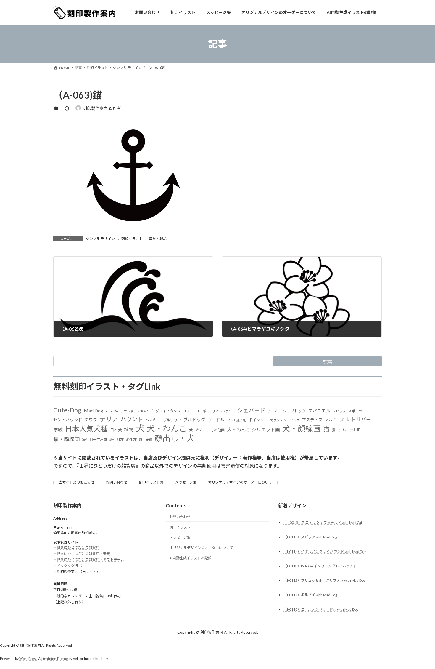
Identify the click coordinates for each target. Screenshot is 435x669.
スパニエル (319, 410)
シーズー (274, 411)
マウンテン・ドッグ (284, 420)
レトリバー (358, 419)
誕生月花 (116, 440)
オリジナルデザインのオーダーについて (240, 482)
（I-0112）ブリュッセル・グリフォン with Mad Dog (324, 580)
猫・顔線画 (66, 439)
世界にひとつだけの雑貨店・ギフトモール (90, 559)
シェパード (251, 410)
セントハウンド (67, 419)
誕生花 (131, 440)
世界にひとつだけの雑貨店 (78, 547)
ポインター (258, 419)
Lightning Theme (54, 658)
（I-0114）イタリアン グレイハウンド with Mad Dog (324, 551)
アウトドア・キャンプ (136, 411)
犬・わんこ (167, 428)
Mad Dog (93, 410)
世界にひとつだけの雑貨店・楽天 (83, 553)
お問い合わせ (116, 482)
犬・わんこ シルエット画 (253, 429)
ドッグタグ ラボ (69, 566)
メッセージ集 (185, 482)
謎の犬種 (145, 440)
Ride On (112, 411)
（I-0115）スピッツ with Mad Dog (310, 537)
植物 (128, 429)
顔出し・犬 (174, 438)
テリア (108, 418)
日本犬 (116, 430)
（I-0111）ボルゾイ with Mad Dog (310, 595)
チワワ (91, 419)
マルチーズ (334, 419)
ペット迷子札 (236, 420)
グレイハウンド (167, 411)
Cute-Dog (67, 410)
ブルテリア (172, 420)
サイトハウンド (223, 411)
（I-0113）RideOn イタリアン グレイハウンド (320, 566)
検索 (327, 361)
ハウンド (131, 419)
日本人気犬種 (86, 429)
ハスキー (153, 419)
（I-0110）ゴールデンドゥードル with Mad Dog (320, 609)
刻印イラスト (132, 238)
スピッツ (339, 411)
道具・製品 (158, 238)
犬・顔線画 (301, 429)
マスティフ (312, 419)
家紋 (58, 430)
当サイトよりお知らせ (76, 482)
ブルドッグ (194, 419)
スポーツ (355, 411)
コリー (188, 411)
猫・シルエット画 (346, 430)
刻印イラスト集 (151, 482)
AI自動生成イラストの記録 (190, 558)
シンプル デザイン (100, 238)
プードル (216, 419)
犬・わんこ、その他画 (207, 430)
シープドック (294, 411)
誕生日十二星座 (94, 440)
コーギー (203, 411)
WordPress (28, 658)
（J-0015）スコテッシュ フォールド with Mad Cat (322, 522)
